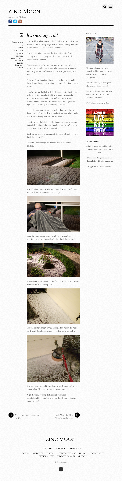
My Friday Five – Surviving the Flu (24, 417)
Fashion (26, 453)
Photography (96, 453)
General (50, 453)
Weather (19, 50)
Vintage (82, 456)
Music (82, 453)
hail (21, 58)
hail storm (18, 60)
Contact (60, 448)
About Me (46, 448)
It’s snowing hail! (42, 35)
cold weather (19, 54)
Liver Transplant (67, 453)
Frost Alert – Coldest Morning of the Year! (66, 417)
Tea (52, 456)
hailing (20, 63)
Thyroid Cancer (66, 456)
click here (106, 103)
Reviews (43, 456)
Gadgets (38, 453)
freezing (14, 58)
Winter (20, 68)
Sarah (20, 47)
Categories (74, 448)
